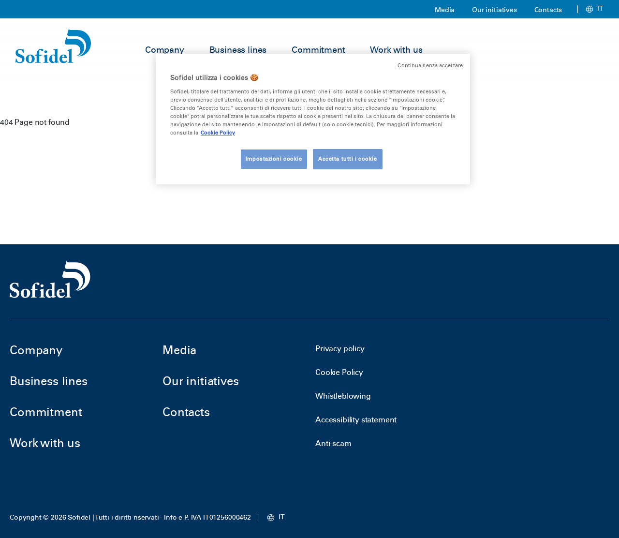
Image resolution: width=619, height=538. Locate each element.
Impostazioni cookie (274, 158)
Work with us (396, 50)
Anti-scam (333, 443)
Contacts (548, 10)
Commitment (318, 50)
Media (445, 10)
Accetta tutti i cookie (347, 158)
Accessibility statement (356, 419)
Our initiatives (494, 10)
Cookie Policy (339, 372)
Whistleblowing (343, 396)
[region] (313, 119)
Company (164, 50)
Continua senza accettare (430, 65)
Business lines (238, 50)
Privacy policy (340, 348)
